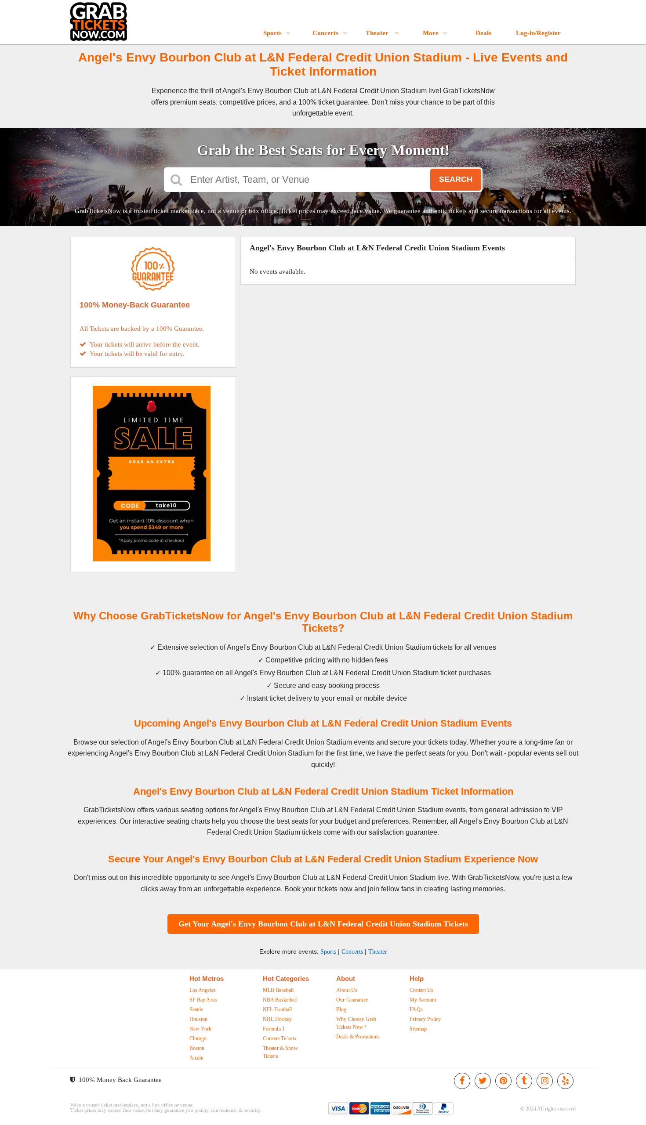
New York (200, 1029)
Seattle (196, 1009)
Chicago (198, 1038)
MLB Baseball (278, 990)
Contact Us (421, 990)
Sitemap (418, 1029)
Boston (197, 1048)
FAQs (416, 1009)
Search (455, 179)
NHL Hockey (277, 1019)
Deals (483, 32)
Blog (341, 1009)
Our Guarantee (352, 1000)
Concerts (325, 32)
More (431, 32)
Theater (378, 32)
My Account (423, 1000)
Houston (198, 1019)
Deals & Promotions (358, 1037)
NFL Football (277, 1009)
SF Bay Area (203, 1000)
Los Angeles (202, 990)
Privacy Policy (425, 1019)
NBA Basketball (280, 1000)
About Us (346, 990)
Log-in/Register (538, 32)
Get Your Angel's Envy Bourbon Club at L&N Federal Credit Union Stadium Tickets (323, 923)
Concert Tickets (279, 1038)
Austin (196, 1058)
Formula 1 (274, 1029)
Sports (272, 32)
